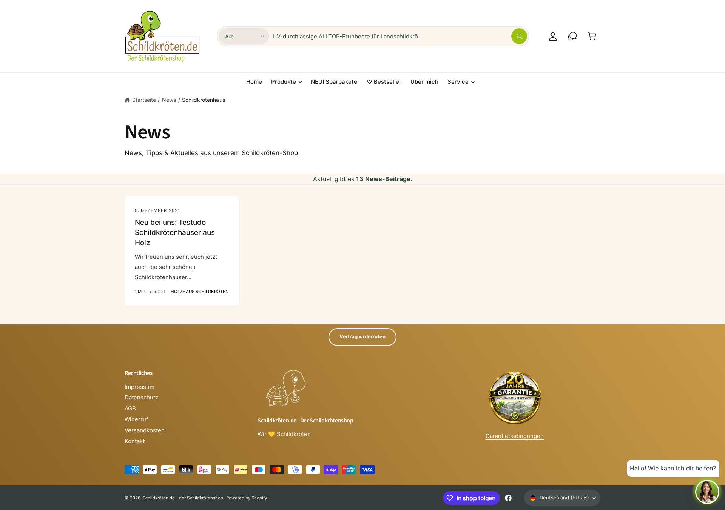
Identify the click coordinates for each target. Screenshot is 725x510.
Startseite (144, 100)
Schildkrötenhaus (203, 100)
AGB (130, 408)
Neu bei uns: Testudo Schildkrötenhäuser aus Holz (175, 232)
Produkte (283, 81)
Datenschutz (141, 397)
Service (458, 81)
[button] (592, 36)
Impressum (139, 386)
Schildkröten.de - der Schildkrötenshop (183, 498)
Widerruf (136, 419)
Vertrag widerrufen (362, 336)
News (169, 100)
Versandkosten (145, 430)
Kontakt (135, 441)
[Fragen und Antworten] (572, 36)
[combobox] (400, 36)
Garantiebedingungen (515, 435)
